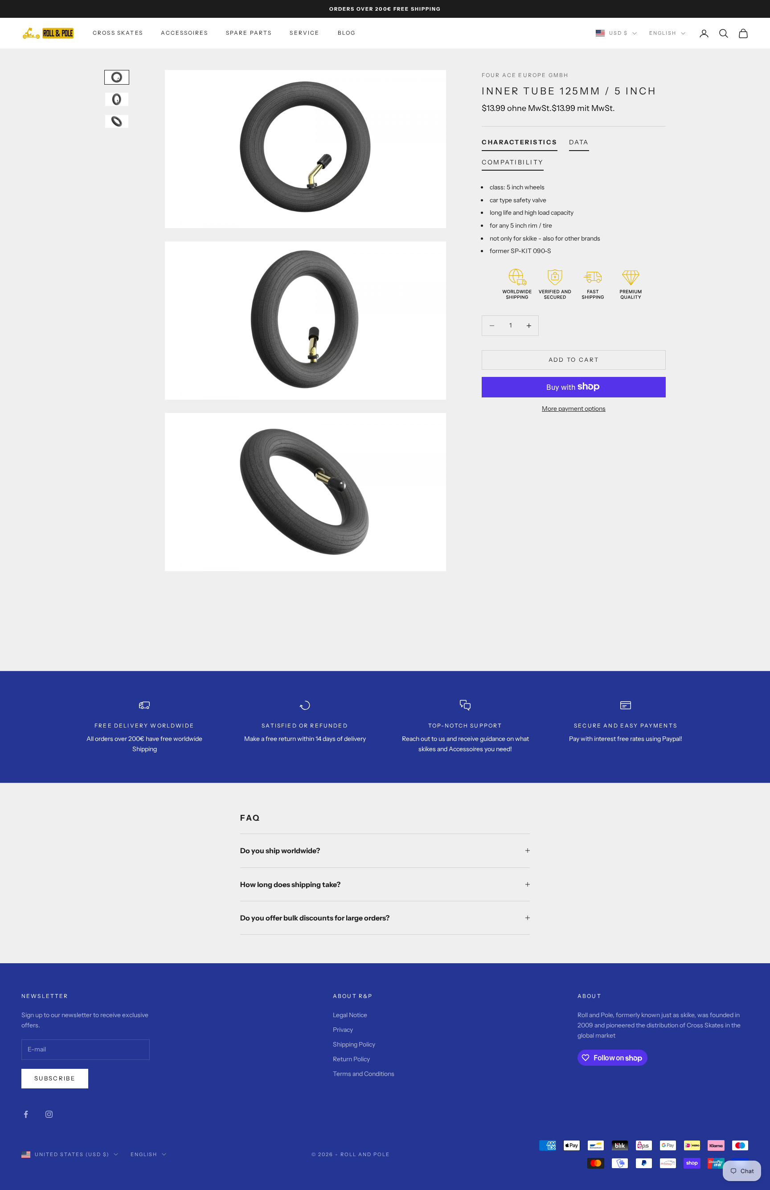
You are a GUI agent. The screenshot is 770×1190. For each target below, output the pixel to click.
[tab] (519, 144)
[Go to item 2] (116, 99)
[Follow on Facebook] (25, 1114)
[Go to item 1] (116, 77)
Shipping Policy (354, 1044)
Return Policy (351, 1059)
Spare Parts (249, 32)
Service (304, 32)
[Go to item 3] (116, 121)
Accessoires (184, 32)
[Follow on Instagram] (49, 1114)
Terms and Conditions (363, 1074)
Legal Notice (350, 1015)
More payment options (574, 408)
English (662, 33)
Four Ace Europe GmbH (525, 75)
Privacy (343, 1030)
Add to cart (574, 359)
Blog (347, 32)
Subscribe (54, 1078)
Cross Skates (118, 32)
